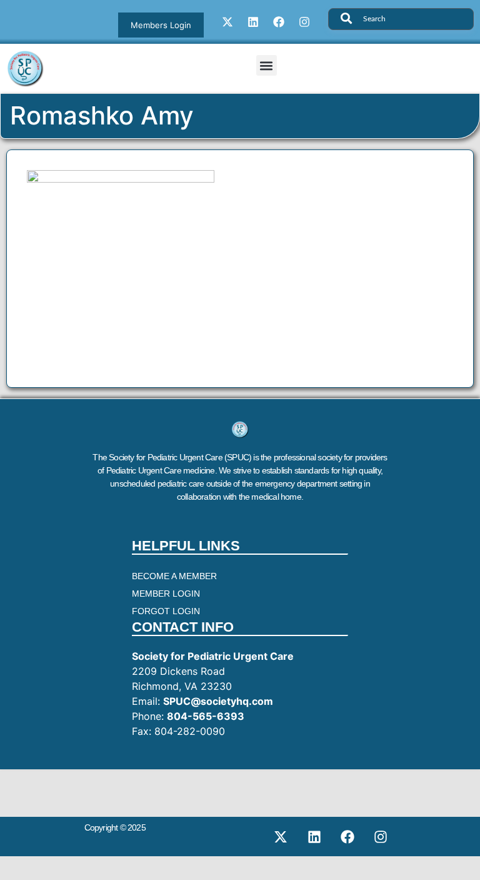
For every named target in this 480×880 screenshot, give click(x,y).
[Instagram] (304, 22)
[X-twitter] (227, 22)
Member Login (166, 594)
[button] (266, 65)
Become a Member (174, 576)
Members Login (161, 25)
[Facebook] (279, 22)
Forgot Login (166, 611)
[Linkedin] (253, 22)
